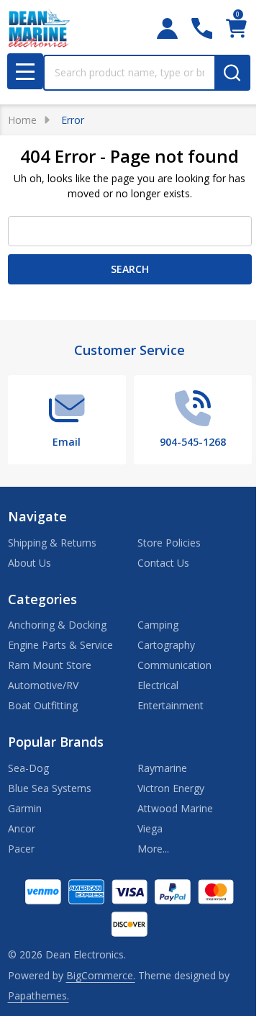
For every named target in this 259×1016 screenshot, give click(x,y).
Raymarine (162, 768)
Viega (150, 828)
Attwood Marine (175, 808)
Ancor (21, 828)
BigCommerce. (100, 975)
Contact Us (163, 563)
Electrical (157, 685)
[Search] (232, 73)
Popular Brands (56, 741)
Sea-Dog (28, 768)
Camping (157, 624)
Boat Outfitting (43, 705)
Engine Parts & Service (60, 645)
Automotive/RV (43, 685)
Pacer (21, 848)
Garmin (25, 808)
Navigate (37, 516)
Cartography (166, 645)
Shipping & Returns (52, 542)
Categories (42, 599)
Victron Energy (170, 788)
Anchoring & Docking (57, 624)
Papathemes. (38, 995)
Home (22, 120)
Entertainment (170, 705)
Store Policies (169, 542)
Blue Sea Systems (49, 788)
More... (153, 848)
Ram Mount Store (49, 665)
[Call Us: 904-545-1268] (201, 28)
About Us (29, 563)
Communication (174, 665)
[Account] (167, 28)
